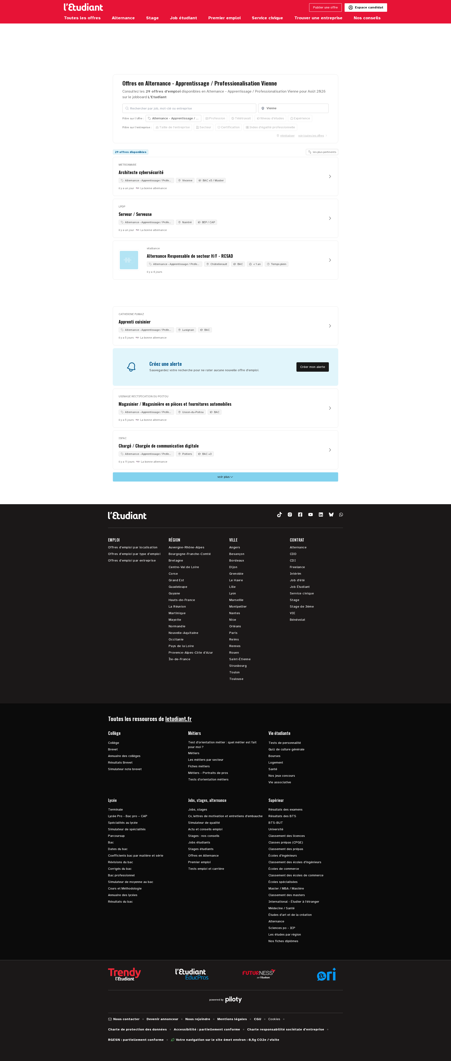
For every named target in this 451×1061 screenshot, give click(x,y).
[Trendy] (124, 974)
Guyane (174, 593)
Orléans (235, 626)
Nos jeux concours (281, 776)
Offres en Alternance (203, 856)
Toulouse (236, 679)
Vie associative (279, 782)
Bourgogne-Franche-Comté (190, 554)
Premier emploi (199, 862)
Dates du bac (118, 849)
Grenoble (236, 574)
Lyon (232, 593)
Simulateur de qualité (204, 823)
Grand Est (176, 580)
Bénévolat (297, 620)
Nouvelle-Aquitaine (183, 633)
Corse (173, 574)
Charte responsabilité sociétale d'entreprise (285, 1029)
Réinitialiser (287, 135)
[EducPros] (191, 974)
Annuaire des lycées (122, 895)
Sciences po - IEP (281, 928)
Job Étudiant (300, 587)
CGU (257, 1019)
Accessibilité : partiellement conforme (207, 1029)
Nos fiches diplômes (283, 941)
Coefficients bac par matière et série (135, 856)
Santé (272, 769)
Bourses (274, 756)
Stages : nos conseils (203, 836)
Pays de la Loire (181, 646)
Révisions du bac (120, 862)
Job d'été (297, 580)
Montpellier (238, 607)
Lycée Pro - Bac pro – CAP (127, 816)
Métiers (193, 753)
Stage (294, 600)
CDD (293, 554)
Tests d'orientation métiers (208, 779)
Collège (113, 743)
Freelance (297, 567)
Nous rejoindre (197, 1019)
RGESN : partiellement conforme (136, 1040)
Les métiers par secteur (205, 760)
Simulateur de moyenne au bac (130, 882)
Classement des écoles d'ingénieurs (294, 862)
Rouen (234, 653)
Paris (233, 633)
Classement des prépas (285, 849)
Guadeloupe (178, 587)
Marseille (236, 600)
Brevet (113, 749)
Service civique (302, 593)
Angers (234, 547)
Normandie (177, 626)
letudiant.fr (178, 718)
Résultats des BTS (282, 816)
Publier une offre (325, 7)
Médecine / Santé (281, 908)
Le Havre (236, 580)
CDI (293, 560)
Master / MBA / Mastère (286, 888)
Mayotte (175, 620)
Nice (232, 620)
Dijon (233, 567)
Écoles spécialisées (283, 882)
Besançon (236, 554)
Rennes (235, 646)
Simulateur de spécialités (127, 829)
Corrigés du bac (120, 869)
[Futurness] (259, 974)
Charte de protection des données (137, 1029)
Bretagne (176, 560)
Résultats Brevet (120, 763)
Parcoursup (116, 836)
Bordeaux (236, 560)
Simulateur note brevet (125, 769)
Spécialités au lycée (123, 823)
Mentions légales (232, 1019)
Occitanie (176, 639)
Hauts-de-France (182, 600)
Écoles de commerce (283, 869)
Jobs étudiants (199, 842)
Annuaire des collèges (124, 756)
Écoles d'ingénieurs (282, 856)
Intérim (295, 574)
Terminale (115, 809)
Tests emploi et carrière (206, 869)
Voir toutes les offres (311, 135)
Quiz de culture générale (286, 749)
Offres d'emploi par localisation (133, 547)
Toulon (234, 672)
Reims (234, 639)
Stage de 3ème (302, 607)
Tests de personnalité (284, 743)
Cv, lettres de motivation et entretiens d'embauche (225, 816)
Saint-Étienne (240, 659)
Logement (275, 763)
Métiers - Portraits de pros (208, 773)
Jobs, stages (197, 809)
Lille (232, 587)
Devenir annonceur (162, 1019)
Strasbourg (238, 666)
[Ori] (326, 974)
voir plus (224, 477)
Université (275, 829)
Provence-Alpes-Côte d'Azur (191, 653)
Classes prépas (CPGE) (285, 842)
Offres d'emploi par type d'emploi (134, 554)
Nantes (234, 613)
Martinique (177, 613)
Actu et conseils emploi (205, 829)
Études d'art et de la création (290, 915)
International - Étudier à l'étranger (293, 902)
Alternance (298, 547)
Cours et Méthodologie (125, 888)
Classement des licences (286, 836)
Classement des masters (286, 895)
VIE (292, 613)
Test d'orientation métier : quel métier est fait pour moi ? (222, 744)
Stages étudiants (201, 849)
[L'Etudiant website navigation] (83, 7)
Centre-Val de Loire (184, 567)
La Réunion (177, 607)
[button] (279, 514)
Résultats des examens (285, 809)
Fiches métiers (199, 766)
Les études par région (284, 934)
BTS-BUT (275, 823)
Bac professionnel (121, 875)
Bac (111, 842)
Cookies (274, 1019)
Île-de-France (179, 659)
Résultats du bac (120, 902)
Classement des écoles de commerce (295, 875)
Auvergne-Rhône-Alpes (186, 547)
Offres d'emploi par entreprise (132, 560)
